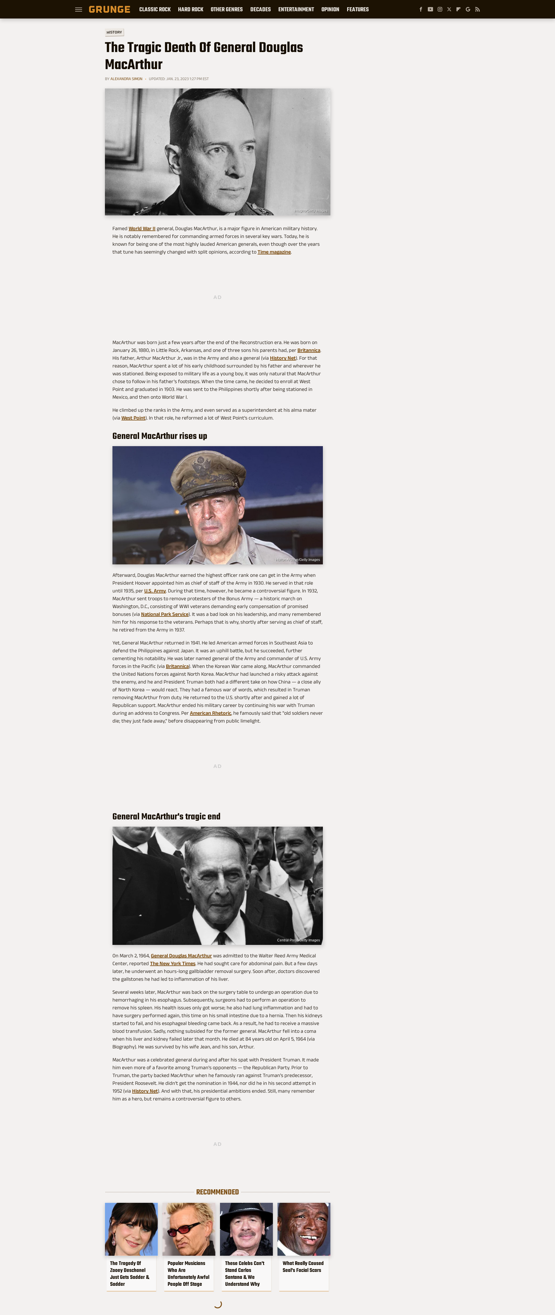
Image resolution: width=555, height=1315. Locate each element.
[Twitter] (449, 9)
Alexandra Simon (126, 78)
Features (358, 9)
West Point (133, 418)
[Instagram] (440, 9)
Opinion (330, 9)
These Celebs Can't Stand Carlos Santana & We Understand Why (244, 1274)
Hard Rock (190, 9)
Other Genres (227, 9)
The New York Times (172, 963)
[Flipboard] (458, 9)
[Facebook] (421, 9)
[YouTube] (430, 9)
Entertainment (296, 9)
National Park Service (164, 614)
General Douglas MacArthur (181, 955)
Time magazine (274, 252)
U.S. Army (155, 591)
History (114, 31)
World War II (142, 228)
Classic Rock (155, 9)
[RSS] (477, 9)
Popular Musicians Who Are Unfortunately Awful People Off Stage (188, 1274)
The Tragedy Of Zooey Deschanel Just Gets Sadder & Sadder (129, 1274)
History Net (283, 358)
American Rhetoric (210, 713)
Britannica (308, 350)
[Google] (468, 9)
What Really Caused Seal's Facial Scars (303, 1267)
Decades (260, 9)
